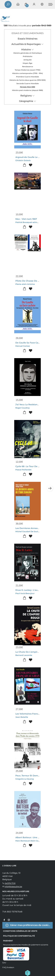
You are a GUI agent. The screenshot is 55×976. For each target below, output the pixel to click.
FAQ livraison (8, 967)
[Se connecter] (34, 4)
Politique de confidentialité (19, 936)
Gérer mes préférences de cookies (30, 925)
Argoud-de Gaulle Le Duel (29, 157)
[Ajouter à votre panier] (24, 165)
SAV (4, 963)
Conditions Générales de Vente (20, 931)
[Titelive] (27, 972)
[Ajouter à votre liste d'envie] (30, 165)
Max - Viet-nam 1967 (26, 219)
